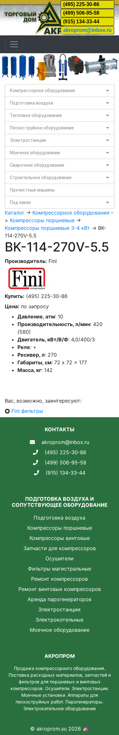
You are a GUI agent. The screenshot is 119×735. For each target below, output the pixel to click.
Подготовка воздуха (31, 103)
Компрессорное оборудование (42, 90)
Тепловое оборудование (36, 115)
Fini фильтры (27, 411)
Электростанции (28, 140)
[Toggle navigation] (14, 44)
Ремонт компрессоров (59, 579)
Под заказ (20, 202)
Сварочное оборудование (37, 165)
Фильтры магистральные (59, 568)
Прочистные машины (32, 190)
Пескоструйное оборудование (42, 127)
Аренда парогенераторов (59, 599)
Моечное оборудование (35, 152)
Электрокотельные (59, 619)
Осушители (59, 558)
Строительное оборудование (41, 177)
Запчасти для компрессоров (59, 548)
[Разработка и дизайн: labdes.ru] (86, 728)
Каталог (14, 212)
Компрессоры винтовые (60, 538)
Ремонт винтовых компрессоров (59, 589)
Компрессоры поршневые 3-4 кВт (47, 228)
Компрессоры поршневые (42, 220)
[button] (9, 67)
